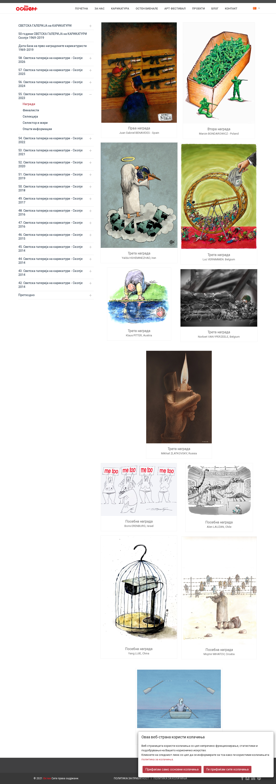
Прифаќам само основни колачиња (172, 769)
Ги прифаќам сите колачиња (227, 769)
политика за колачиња (157, 759)
